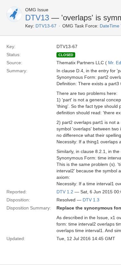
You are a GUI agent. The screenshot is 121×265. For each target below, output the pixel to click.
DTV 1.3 (91, 199)
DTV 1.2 (64, 191)
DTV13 (37, 17)
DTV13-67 (45, 25)
